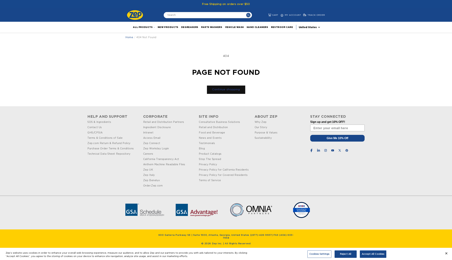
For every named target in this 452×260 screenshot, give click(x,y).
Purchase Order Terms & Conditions (110, 148)
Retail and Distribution (213, 127)
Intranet (148, 133)
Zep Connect (151, 143)
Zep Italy (149, 175)
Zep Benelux (151, 180)
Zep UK (148, 170)
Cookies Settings (319, 254)
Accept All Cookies (373, 254)
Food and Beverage (212, 133)
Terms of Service (210, 180)
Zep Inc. (217, 244)
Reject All (345, 254)
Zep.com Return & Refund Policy (108, 143)
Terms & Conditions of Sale (105, 138)
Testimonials (207, 143)
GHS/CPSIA (95, 133)
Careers (148, 154)
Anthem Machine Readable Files (164, 164)
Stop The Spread (210, 159)
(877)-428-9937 (261, 235)
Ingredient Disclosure (157, 127)
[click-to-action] (136, 15)
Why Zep (261, 122)
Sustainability (263, 138)
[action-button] (248, 15)
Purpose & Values (266, 133)
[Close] (446, 253)
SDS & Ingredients (99, 122)
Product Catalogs (210, 154)
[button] (266, 15)
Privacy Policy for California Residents (224, 170)
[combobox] (208, 15)
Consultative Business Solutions (219, 122)
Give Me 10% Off (337, 138)
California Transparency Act (161, 159)
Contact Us (94, 127)
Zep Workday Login (156, 148)
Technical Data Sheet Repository (108, 154)
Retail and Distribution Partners (163, 122)
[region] (226, 254)
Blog (202, 148)
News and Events (210, 138)
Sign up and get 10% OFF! (327, 121)
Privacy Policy (208, 164)
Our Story (261, 127)
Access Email (151, 138)
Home (129, 37)
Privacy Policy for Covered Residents (223, 175)
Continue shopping (226, 89)
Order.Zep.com (153, 186)
